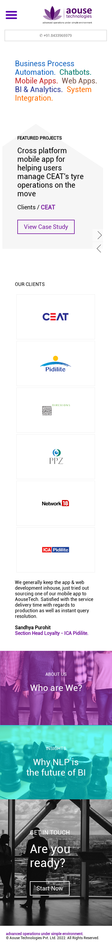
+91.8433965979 (58, 35)
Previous (99, 248)
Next (99, 235)
